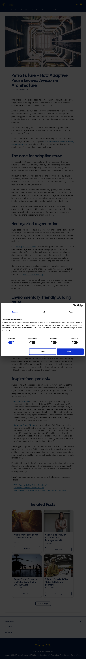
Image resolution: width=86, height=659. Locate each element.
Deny (42, 351)
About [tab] (71, 312)
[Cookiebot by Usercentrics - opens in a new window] (74, 305)
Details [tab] (43, 312)
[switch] (32, 342)
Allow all (70, 351)
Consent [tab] (15, 312)
